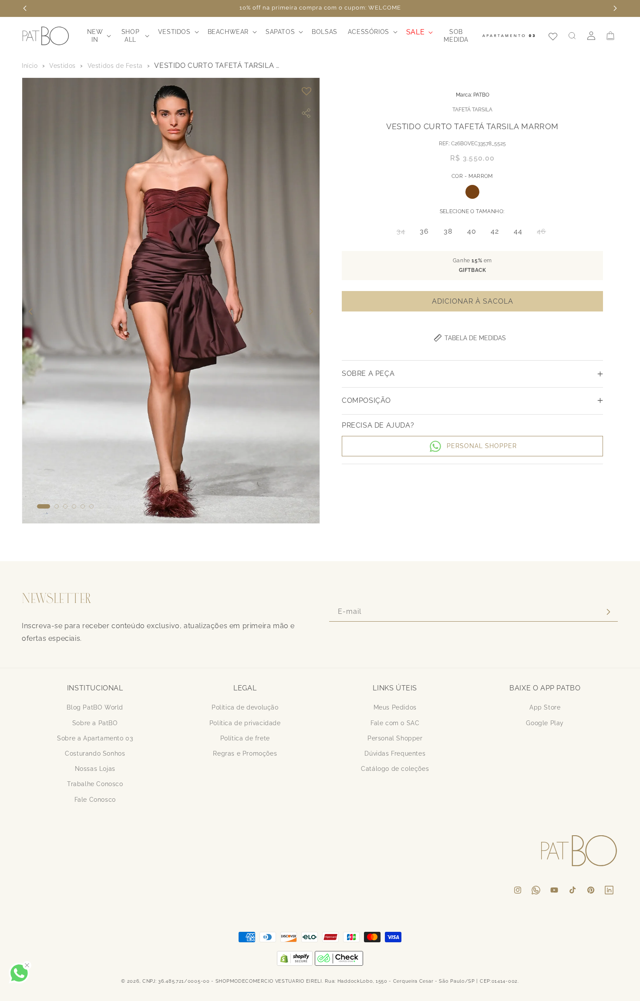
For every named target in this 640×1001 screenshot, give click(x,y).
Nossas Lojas (95, 768)
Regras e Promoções (245, 753)
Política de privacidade (245, 723)
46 (544, 233)
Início (30, 65)
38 (448, 231)
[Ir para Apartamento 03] (508, 36)
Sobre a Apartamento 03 (95, 738)
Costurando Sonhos (95, 753)
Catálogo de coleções (395, 768)
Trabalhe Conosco (95, 783)
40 (471, 231)
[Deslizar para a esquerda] (30, 311)
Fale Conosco (95, 799)
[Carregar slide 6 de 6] (91, 506)
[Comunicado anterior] (24, 8)
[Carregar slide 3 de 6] (65, 506)
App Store (544, 707)
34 (404, 233)
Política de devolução (245, 707)
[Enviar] (608, 612)
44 (518, 231)
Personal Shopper (395, 738)
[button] (98, 36)
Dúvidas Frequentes (394, 753)
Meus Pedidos (395, 707)
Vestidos (62, 65)
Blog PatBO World (95, 707)
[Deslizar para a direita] (311, 311)
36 (424, 231)
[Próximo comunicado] (615, 8)
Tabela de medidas (475, 338)
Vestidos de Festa (115, 65)
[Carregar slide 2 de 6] (56, 506)
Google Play (545, 723)
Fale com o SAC (395, 723)
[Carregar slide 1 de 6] (43, 506)
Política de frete (245, 738)
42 (495, 231)
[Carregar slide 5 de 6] (82, 506)
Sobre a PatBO (95, 723)
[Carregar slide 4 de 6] (74, 506)
